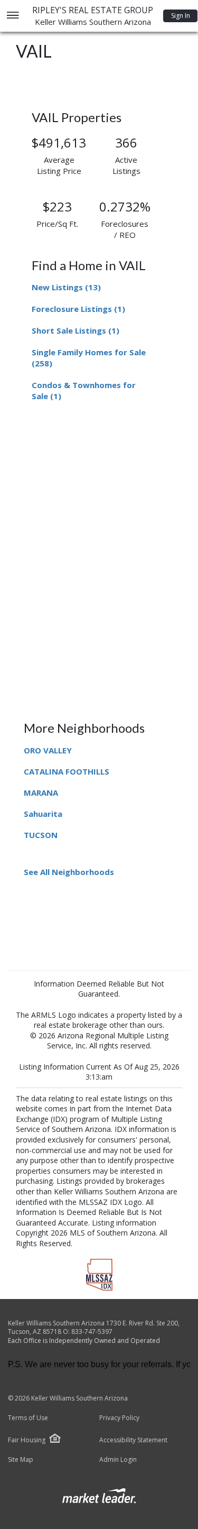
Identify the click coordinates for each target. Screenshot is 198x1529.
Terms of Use (28, 1418)
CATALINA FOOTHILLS (66, 771)
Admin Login (118, 1460)
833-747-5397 (91, 1331)
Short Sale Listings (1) (75, 330)
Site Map (20, 1460)
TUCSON (41, 835)
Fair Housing (26, 1439)
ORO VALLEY (48, 750)
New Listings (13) (66, 287)
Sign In (180, 15)
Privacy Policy (119, 1418)
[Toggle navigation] (12, 16)
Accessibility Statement (133, 1440)
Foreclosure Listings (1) (78, 308)
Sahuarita (43, 813)
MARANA (41, 792)
